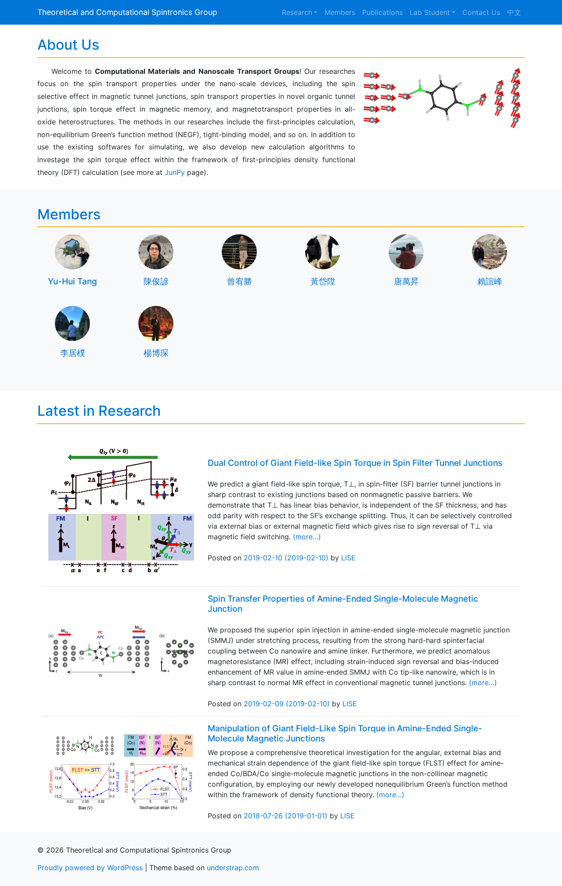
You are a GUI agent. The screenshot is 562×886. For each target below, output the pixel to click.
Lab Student (430, 12)
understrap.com (233, 867)
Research (297, 12)
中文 (514, 12)
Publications (382, 12)
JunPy (175, 172)
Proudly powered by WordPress (90, 867)
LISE (348, 557)
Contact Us (481, 12)
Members (339, 12)
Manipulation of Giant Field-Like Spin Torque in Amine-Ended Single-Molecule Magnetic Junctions (345, 733)
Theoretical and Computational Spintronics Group (127, 12)
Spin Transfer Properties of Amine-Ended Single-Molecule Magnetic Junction (343, 603)
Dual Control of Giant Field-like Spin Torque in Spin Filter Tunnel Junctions (355, 463)
